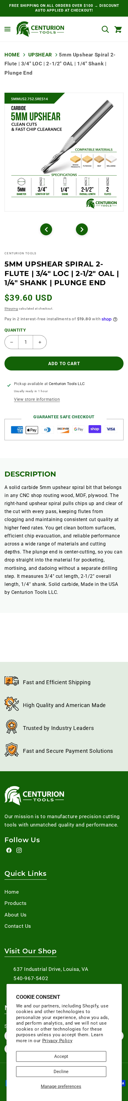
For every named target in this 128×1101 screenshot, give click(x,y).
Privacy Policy (57, 1040)
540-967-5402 (30, 978)
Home (12, 55)
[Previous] (46, 229)
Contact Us (17, 926)
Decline (61, 1071)
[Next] (82, 229)
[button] (7, 29)
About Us (15, 915)
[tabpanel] (64, 152)
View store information (37, 399)
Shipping (11, 308)
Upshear (40, 55)
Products (15, 903)
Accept (61, 1056)
